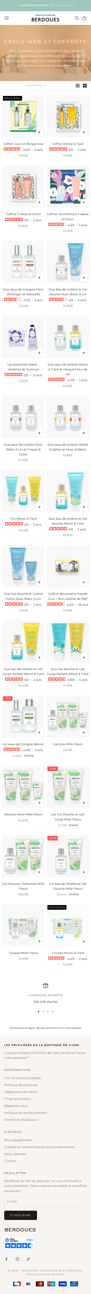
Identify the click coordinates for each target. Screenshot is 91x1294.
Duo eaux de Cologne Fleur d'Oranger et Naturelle (23, 291)
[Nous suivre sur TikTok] (28, 1259)
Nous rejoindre (15, 1154)
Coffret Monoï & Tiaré (67, 144)
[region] (45, 993)
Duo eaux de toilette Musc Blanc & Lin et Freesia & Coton (23, 449)
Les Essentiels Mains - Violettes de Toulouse (23, 367)
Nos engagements (18, 1140)
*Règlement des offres (20, 1092)
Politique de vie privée (20, 1085)
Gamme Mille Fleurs (68, 744)
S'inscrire (20, 1215)
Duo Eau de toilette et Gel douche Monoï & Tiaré (68, 521)
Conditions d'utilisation (21, 1120)
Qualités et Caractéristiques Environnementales (39, 1147)
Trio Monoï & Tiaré (23, 519)
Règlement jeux (16, 1106)
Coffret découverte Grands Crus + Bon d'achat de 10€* (68, 596)
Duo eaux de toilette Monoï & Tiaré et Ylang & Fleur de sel (68, 369)
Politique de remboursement (25, 1113)
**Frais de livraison (17, 1099)
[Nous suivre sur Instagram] (17, 1259)
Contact (10, 1161)
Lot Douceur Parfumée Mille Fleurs (23, 886)
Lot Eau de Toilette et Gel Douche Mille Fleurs (67, 886)
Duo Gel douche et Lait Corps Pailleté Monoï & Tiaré (67, 671)
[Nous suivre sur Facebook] (6, 1259)
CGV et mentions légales (22, 1078)
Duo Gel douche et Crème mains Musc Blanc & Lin (23, 596)
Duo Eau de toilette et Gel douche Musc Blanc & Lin (68, 291)
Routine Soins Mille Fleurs (23, 814)
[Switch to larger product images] (78, 85)
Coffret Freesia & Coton (23, 214)
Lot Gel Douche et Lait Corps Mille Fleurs (67, 816)
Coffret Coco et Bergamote (23, 144)
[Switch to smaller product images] (85, 85)
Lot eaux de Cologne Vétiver (23, 744)
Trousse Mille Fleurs (23, 953)
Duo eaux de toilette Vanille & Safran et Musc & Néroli (67, 447)
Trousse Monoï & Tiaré (68, 953)
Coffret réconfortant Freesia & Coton (67, 216)
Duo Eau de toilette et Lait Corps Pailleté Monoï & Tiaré (23, 671)
